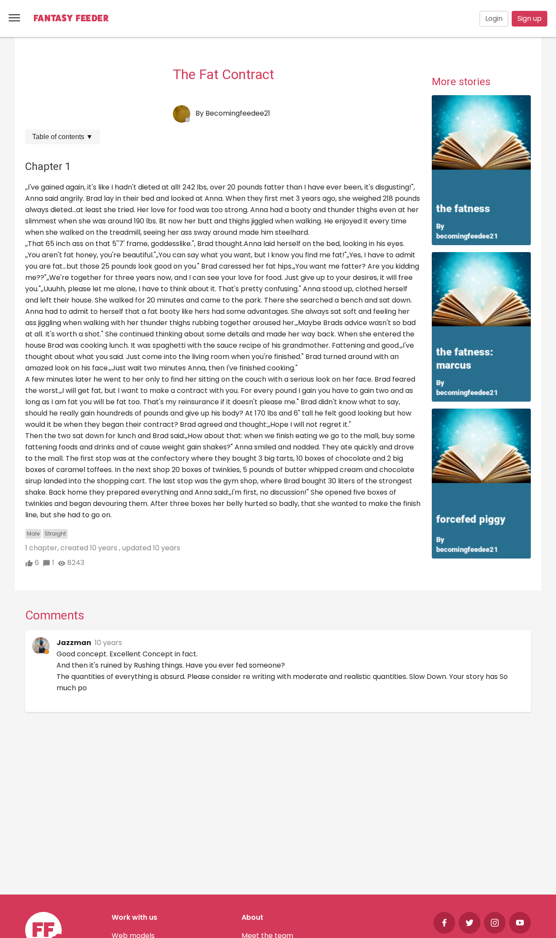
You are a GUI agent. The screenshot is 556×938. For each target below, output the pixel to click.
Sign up (529, 18)
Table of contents (62, 136)
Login (494, 18)
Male (33, 533)
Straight (55, 533)
